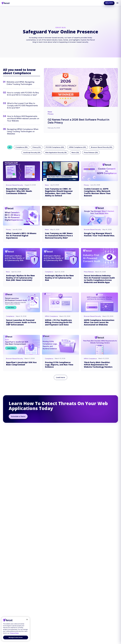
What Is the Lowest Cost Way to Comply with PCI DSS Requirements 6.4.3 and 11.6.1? (22, 105)
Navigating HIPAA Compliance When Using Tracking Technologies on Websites (22, 131)
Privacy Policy (14, 633)
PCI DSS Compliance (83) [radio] (55, 147)
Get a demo (109, 3)
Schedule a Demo (18, 416)
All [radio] (10, 147)
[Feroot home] (6, 3)
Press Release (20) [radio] (91, 152)
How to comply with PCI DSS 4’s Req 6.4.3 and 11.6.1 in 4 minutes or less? (23, 93)
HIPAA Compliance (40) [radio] (77, 147)
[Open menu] (117, 3)
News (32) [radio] (75, 152)
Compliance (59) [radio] (22, 147)
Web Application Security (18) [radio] (56, 152)
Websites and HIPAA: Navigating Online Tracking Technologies (20, 83)
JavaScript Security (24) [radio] (31, 152)
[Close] (27, 619)
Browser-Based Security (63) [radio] (101, 147)
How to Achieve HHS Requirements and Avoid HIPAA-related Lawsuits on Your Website (23, 118)
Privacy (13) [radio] (37, 147)
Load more (60, 377)
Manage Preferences (16, 637)
